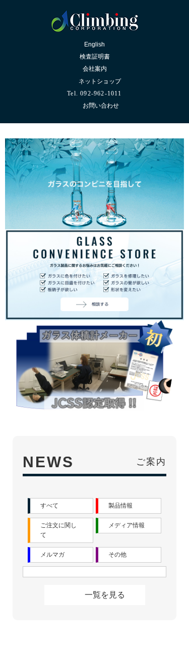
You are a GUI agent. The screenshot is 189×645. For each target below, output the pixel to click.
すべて (49, 548)
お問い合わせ (101, 105)
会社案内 (95, 68)
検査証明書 (95, 56)
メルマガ (52, 598)
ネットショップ (100, 81)
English (94, 44)
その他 (117, 598)
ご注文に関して (58, 573)
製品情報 (120, 548)
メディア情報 (126, 568)
